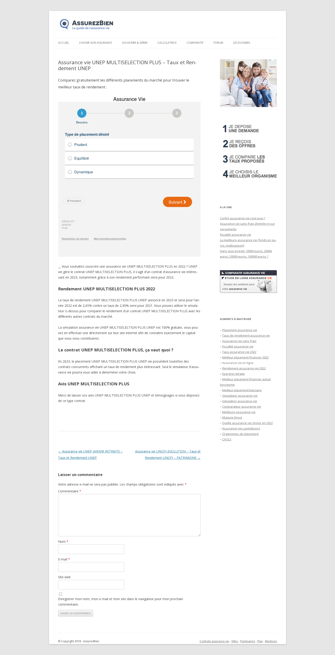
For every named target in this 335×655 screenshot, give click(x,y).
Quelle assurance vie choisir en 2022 (247, 423)
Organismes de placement (240, 434)
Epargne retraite (233, 374)
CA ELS (226, 439)
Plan (260, 641)
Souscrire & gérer (134, 43)
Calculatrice (167, 43)
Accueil (63, 43)
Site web (64, 577)
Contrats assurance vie (214, 641)
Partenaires (247, 641)
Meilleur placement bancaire (242, 390)
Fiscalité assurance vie (235, 235)
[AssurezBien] (86, 30)
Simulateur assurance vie (240, 396)
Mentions (271, 641)
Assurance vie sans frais (239, 341)
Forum (218, 43)
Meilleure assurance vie (238, 412)
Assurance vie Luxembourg (241, 428)
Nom (63, 541)
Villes (234, 641)
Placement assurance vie (239, 330)
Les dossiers (241, 43)
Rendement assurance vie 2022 (244, 368)
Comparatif (195, 43)
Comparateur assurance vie (241, 406)
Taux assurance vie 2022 (239, 352)
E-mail (64, 559)
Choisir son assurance (95, 43)
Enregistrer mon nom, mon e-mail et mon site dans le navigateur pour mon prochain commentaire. (120, 601)
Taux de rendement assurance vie (246, 335)
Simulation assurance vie (239, 401)
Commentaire (69, 491)
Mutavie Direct (232, 417)
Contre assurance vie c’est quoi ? (242, 218)
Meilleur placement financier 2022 (245, 357)
